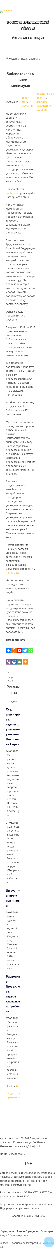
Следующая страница (13, 1095)
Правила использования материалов (22, 1119)
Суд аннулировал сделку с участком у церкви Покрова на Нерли (13, 727)
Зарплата (42, 102)
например (12, 572)
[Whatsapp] (30, 647)
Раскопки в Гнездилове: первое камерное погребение (13, 994)
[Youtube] (19, 647)
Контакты (5, 1131)
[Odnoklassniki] (14, 647)
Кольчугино (43, 105)
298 (18, 1085)
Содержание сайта (11, 1107)
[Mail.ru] (14, 659)
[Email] (19, 659)
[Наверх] (49, 1242)
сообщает (12, 193)
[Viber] (8, 659)
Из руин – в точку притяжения (13, 898)
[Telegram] (25, 647)
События (27, 105)
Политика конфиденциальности (19, 1113)
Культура (41, 109)
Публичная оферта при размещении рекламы (28, 1125)
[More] (25, 659)
